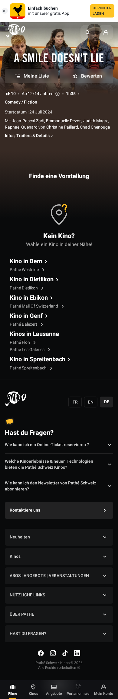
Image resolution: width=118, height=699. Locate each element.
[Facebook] (40, 653)
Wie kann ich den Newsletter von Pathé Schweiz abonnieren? (50, 486)
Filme (12, 693)
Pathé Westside (25, 270)
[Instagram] (53, 653)
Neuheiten (20, 537)
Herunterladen (102, 10)
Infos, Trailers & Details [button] (27, 136)
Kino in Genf (26, 316)
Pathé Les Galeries (27, 349)
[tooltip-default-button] (57, 94)
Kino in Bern (26, 261)
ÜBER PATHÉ (22, 614)
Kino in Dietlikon (32, 279)
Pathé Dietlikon (24, 288)
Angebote (54, 693)
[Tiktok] (65, 653)
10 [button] (13, 94)
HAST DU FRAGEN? (28, 633)
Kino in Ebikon (29, 298)
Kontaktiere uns (25, 510)
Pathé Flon (20, 342)
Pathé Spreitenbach (29, 368)
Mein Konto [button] (103, 693)
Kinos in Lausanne (34, 334)
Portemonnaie (78, 693)
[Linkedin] (77, 653)
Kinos (33, 693)
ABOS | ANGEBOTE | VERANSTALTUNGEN (49, 576)
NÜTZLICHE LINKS (27, 595)
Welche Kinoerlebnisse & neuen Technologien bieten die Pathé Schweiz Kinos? (49, 464)
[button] (87, 32)
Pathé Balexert (24, 324)
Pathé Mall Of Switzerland (34, 306)
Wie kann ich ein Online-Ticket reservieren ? (47, 445)
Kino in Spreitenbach (37, 359)
